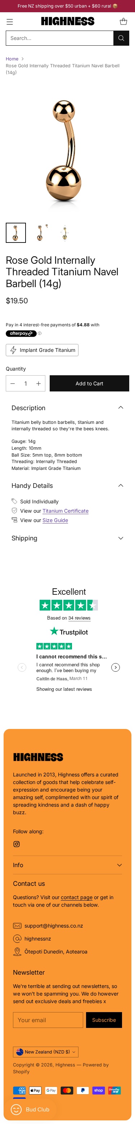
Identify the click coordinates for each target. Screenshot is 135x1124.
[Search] (121, 38)
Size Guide (55, 520)
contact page (77, 897)
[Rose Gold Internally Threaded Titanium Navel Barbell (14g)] (67, 149)
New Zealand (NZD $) (47, 1052)
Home (12, 59)
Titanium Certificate (65, 511)
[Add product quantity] (38, 383)
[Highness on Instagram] (16, 845)
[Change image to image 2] (40, 233)
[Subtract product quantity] (12, 383)
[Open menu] (9, 21)
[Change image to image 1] (16, 233)
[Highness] (68, 21)
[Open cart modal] (123, 21)
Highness (65, 1065)
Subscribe (104, 1020)
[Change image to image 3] (65, 233)
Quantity (16, 369)
